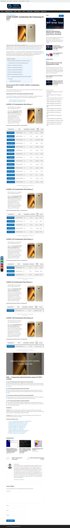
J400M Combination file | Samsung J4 (54, 101)
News (24, 11)
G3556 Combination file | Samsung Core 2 (17, 426)
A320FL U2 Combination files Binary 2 (15, 67)
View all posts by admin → (19, 479)
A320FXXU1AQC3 (11, 136)
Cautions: (11, 78)
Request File (43, 11)
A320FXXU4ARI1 (10, 310)
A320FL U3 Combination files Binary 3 (15, 69)
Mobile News (36, 11)
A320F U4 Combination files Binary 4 (15, 72)
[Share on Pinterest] (2, 265)
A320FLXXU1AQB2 (11, 146)
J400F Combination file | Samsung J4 (54, 103)
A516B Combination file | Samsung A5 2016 (17, 425)
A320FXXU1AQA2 (11, 167)
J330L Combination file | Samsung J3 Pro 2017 (18, 422)
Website (7, 515)
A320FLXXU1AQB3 (11, 178)
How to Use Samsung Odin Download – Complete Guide (20, 421)
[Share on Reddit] (2, 268)
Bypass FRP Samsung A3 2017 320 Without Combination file (29, 49)
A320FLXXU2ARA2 (11, 228)
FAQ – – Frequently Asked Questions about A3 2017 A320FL (19, 76)
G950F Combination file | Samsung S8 (54, 99)
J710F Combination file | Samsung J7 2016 (55, 120)
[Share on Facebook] (2, 258)
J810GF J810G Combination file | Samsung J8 (18, 431)
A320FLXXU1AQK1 (11, 139)
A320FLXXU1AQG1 (11, 174)
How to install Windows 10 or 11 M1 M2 (58, 54)
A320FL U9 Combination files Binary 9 (15, 74)
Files (2, 11)
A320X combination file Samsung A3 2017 (17, 100)
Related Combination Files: (15, 81)
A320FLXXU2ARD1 (11, 221)
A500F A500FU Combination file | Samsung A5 (18, 423)
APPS (15, 11)
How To (19, 11)
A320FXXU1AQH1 (10, 150)
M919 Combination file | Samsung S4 (16, 429)
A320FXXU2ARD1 (10, 217)
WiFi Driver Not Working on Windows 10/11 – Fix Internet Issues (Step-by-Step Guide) (53, 33)
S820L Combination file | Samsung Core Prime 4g (19, 430)
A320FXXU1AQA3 (11, 164)
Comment (8, 491)
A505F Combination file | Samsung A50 (54, 122)
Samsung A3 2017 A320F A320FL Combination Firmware (19, 60)
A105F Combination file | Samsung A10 (54, 110)
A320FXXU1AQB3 (11, 157)
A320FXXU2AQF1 (10, 224)
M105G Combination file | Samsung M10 (17, 433)
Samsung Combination (16, 526)
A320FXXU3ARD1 (11, 267)
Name (7, 505)
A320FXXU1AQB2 (11, 160)
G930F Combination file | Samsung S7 (54, 108)
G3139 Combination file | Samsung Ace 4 (17, 427)
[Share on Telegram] (2, 263)
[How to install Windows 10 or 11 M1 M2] (49, 55)
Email (7, 510)
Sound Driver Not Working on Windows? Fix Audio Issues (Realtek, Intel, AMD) (58, 47)
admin (8, 20)
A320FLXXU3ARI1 (11, 274)
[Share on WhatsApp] (2, 260)
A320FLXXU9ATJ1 (11, 346)
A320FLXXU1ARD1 (11, 171)
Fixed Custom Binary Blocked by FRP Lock (55, 98)
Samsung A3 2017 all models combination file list (18, 62)
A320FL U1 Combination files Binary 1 (15, 65)
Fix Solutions (29, 11)
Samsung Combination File (10, 15)
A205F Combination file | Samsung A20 (54, 118)
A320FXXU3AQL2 (11, 271)
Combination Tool (9, 11)
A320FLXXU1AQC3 (11, 143)
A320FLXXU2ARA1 (11, 231)
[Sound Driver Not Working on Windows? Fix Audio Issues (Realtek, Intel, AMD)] (49, 47)
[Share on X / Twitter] (2, 270)
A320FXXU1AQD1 (10, 153)
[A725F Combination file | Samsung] (38, 443)
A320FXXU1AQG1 (10, 132)
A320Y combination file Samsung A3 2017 (17, 101)
